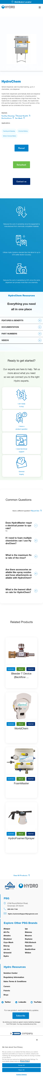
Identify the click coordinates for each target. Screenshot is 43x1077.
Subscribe (20, 1015)
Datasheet (31, 669)
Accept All (21, 1065)
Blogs (6, 995)
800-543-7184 (12, 909)
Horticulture (7, 118)
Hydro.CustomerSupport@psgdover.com (23, 914)
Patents (7, 990)
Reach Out (35, 511)
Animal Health (22, 116)
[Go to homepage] (8, 7)
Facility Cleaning (8, 116)
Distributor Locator (23, 2)
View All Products (20, 875)
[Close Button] (37, 1039)
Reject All (22, 1070)
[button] (21, 320)
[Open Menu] (39, 7)
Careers (7, 986)
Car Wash (18, 118)
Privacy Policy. (25, 1061)
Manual (21, 669)
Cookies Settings (21, 1074)
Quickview (11, 669)
